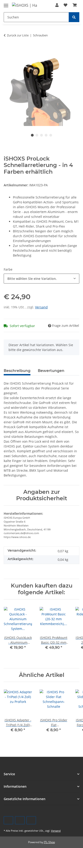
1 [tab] (32, 135)
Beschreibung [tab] (17, 370)
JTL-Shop (49, 842)
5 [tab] (50, 135)
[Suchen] (74, 17)
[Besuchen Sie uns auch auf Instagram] (31, 820)
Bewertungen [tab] (51, 370)
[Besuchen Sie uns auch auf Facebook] (8, 820)
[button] (57, 5)
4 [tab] (46, 135)
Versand (41, 307)
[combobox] (41, 279)
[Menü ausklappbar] (6, 3)
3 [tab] (41, 135)
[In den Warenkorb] (7, 47)
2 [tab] (37, 135)
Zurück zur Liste (18, 35)
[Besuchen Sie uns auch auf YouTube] (19, 820)
